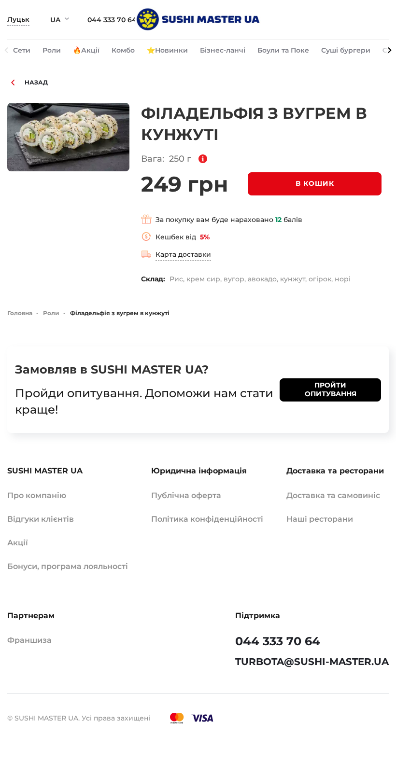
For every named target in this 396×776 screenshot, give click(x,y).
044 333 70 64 (112, 19)
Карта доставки (183, 254)
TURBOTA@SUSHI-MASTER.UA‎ (312, 661)
